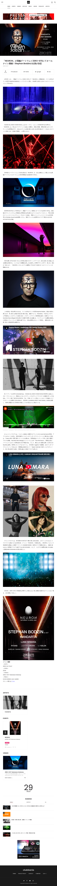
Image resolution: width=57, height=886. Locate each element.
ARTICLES (24, 6)
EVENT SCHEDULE (8, 777)
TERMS (14, 873)
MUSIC (30, 6)
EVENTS (13, 6)
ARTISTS (48, 6)
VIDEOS (35, 6)
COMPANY (38, 873)
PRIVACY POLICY (22, 873)
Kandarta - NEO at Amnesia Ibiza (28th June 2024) (22, 430)
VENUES (19, 6)
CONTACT (30, 873)
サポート (45, 873)
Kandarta (5, 430)
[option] (11, 802)
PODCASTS (41, 6)
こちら (13, 681)
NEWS (8, 6)
